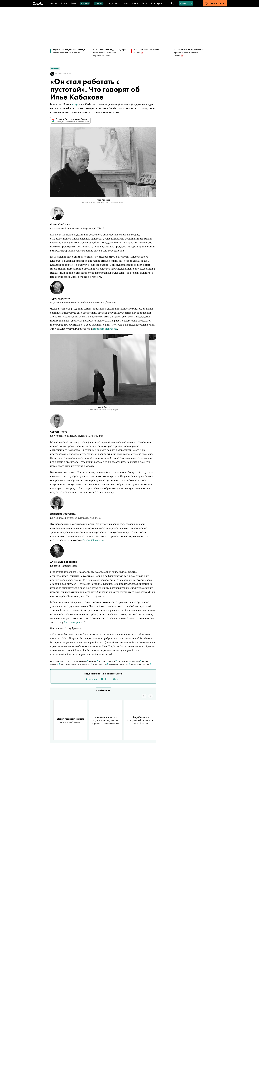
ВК (105, 679)
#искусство (65, 661)
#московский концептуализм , (77, 664)
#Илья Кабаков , (81, 661)
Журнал (85, 3)
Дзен (115, 679)
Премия (98, 3)
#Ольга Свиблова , (108, 661)
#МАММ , (94, 661)
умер (74, 104)
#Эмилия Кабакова (140, 664)
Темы (73, 3)
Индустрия (113, 3)
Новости (53, 3)
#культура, (55, 661)
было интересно (74, 622)
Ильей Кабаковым (92, 539)
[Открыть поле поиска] (172, 3)
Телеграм (92, 679)
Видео (135, 3)
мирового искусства (105, 328)
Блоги (64, 3)
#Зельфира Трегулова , (120, 664)
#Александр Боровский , (129, 661)
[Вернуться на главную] (37, 3)
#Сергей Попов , (101, 664)
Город (144, 3)
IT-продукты (157, 3)
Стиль (125, 3)
